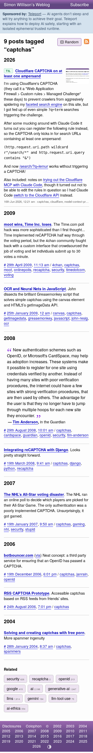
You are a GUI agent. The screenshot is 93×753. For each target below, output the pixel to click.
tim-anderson (78, 435)
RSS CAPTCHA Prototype (26, 593)
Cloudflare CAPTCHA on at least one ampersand (33, 73)
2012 (6, 736)
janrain (82, 574)
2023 (57, 741)
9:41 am (43, 463)
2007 (32, 730)
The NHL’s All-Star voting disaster (34, 494)
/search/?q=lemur (33, 166)
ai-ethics (16, 708)
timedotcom (75, 269)
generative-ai (62, 688)
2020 (19, 741)
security (58, 269)
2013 (19, 736)
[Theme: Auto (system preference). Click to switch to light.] (49, 746)
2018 (83, 736)
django (75, 463)
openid (45, 435)
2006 (19, 730)
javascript (61, 318)
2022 (45, 741)
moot (8, 269)
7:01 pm (44, 606)
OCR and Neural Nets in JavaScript (35, 288)
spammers (12, 651)
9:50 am (46, 524)
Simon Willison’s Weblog (27, 4)
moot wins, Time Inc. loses (27, 224)
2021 (32, 741)
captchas (43, 201)
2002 (57, 725)
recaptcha (41, 269)
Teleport (34, 13)
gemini (35, 698)
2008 (45, 730)
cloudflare (56, 201)
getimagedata (15, 318)
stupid (30, 529)
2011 (83, 730)
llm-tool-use (62, 698)
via (38, 555)
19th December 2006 (24, 574)
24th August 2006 (21, 606)
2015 (45, 736)
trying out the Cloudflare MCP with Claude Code (43, 182)
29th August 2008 (21, 430)
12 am (45, 312)
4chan (57, 264)
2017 (70, 736)
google (15, 688)
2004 (83, 725)
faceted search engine (44, 104)
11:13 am (41, 264)
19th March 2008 (21, 463)
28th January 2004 (22, 646)
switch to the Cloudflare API (36, 195)
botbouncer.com (18, 555)
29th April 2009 (19, 264)
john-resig (80, 318)
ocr (6, 323)
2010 (70, 730)
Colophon (34, 725)
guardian (30, 435)
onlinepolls (22, 269)
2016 (57, 736)
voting (9, 274)
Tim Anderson (25, 421)
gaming (79, 524)
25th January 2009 (22, 312)
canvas (59, 312)
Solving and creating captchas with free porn (44, 632)
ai (35, 688)
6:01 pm (50, 574)
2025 (83, 741)
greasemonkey (40, 318)
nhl (6, 529)
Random (72, 41)
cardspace (12, 435)
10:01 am (45, 430)
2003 (70, 725)
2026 (37, 746)
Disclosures (11, 725)
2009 (57, 730)
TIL (8, 71)
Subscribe (79, 4)
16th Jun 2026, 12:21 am (19, 201)
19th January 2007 (22, 524)
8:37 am (46, 646)
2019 (6, 741)
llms (13, 698)
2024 (70, 741)
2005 (6, 730)
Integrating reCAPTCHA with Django (36, 449)
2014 (32, 736)
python (9, 468)
